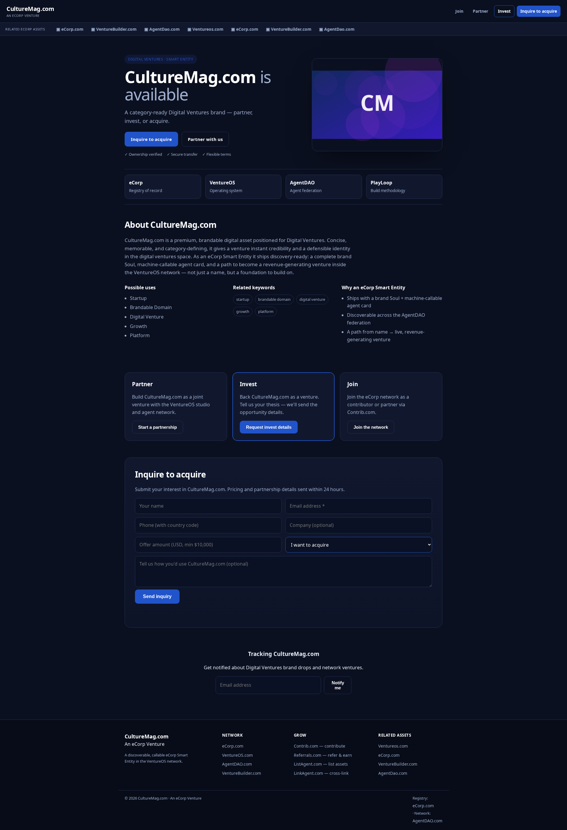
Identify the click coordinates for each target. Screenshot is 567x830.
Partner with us (205, 139)
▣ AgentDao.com (158, 29)
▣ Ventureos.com (202, 29)
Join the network (370, 427)
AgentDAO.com (237, 764)
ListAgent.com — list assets (321, 764)
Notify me (338, 685)
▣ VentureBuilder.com (110, 29)
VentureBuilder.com (241, 773)
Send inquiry (157, 596)
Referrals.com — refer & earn (323, 755)
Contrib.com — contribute (319, 746)
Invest (504, 11)
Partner (480, 11)
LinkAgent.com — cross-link (321, 773)
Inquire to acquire (538, 11)
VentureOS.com (237, 755)
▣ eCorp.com (66, 29)
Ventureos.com (393, 746)
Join (459, 11)
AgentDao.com (392, 773)
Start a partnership (157, 427)
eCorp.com (232, 746)
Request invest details (268, 427)
